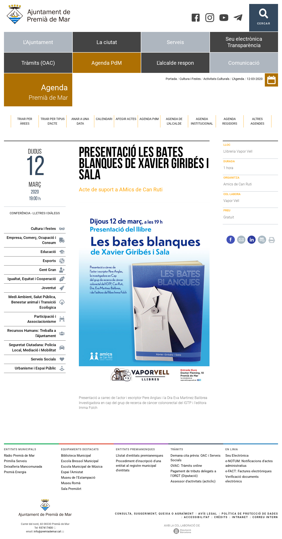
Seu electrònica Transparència (244, 42)
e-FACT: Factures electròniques (248, 471)
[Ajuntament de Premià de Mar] (45, 515)
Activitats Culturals (216, 79)
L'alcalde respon (175, 63)
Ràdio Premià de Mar (19, 456)
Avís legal (207, 513)
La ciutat (106, 42)
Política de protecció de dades (250, 513)
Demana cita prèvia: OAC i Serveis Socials (196, 458)
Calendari (104, 119)
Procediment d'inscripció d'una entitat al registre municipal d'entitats (138, 465)
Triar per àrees (24, 121)
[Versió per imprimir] (271, 239)
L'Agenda (238, 79)
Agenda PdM (106, 63)
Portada (171, 79)
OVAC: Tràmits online (186, 466)
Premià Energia (15, 472)
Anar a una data (80, 121)
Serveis (175, 42)
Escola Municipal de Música (81, 467)
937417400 (46, 527)
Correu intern (265, 517)
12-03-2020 (255, 79)
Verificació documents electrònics (242, 479)
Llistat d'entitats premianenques (139, 456)
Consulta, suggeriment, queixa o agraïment (154, 513)
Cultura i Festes (190, 79)
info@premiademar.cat (47, 531)
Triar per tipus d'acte (53, 121)
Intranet (240, 517)
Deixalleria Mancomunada (23, 467)
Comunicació (244, 63)
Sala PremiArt (71, 489)
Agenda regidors (229, 121)
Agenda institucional (202, 121)
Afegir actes (126, 119)
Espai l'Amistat (72, 472)
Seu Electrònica (237, 456)
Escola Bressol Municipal (79, 461)
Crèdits (221, 517)
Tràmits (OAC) (38, 63)
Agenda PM (149, 119)
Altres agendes (257, 121)
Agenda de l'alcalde (174, 121)
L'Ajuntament (38, 42)
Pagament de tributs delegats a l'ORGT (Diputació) (193, 473)
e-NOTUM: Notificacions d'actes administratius (249, 463)
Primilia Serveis (15, 461)
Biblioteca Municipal (76, 456)
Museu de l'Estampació (78, 478)
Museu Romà (70, 483)
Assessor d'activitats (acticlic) (193, 481)
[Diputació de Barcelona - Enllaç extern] (182, 530)
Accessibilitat (197, 517)
